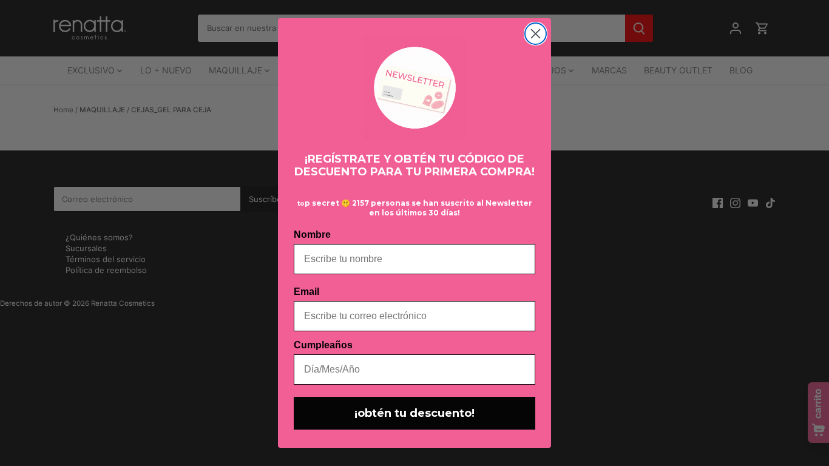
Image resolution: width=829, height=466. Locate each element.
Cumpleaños (323, 345)
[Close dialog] (535, 33)
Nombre (312, 234)
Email (306, 291)
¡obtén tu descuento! (414, 413)
